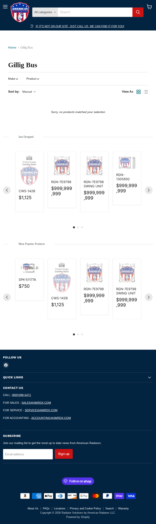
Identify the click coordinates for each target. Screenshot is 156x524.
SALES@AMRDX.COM (36, 402)
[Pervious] (7, 190)
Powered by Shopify (78, 517)
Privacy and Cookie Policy (85, 508)
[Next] (149, 190)
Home (12, 47)
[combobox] (95, 12)
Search (109, 508)
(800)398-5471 (21, 395)
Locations (59, 508)
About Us (32, 508)
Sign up (63, 454)
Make (11, 78)
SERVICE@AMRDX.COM (41, 410)
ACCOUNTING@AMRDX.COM (51, 418)
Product (31, 78)
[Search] (137, 12)
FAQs (46, 508)
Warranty (123, 508)
